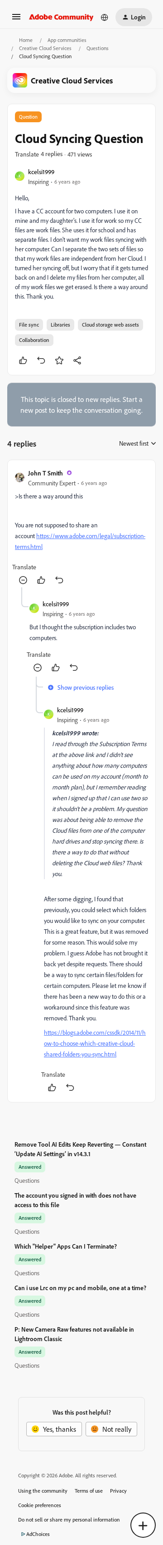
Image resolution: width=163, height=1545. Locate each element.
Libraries (60, 324)
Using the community (42, 1490)
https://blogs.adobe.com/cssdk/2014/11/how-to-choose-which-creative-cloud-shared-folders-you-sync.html (95, 1043)
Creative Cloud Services (45, 48)
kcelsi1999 (41, 171)
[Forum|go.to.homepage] (61, 17)
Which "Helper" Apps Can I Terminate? (65, 1246)
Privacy (118, 1490)
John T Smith (45, 473)
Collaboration (34, 340)
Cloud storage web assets (110, 324)
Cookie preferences (39, 1505)
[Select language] (104, 17)
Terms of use (89, 1490)
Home (26, 40)
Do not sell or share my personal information (69, 1519)
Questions (97, 48)
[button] (16, 19)
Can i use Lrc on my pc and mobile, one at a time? (80, 1287)
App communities (67, 40)
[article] (81, 527)
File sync (29, 324)
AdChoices (38, 1534)
